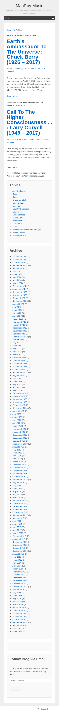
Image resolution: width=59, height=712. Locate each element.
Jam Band (17, 224)
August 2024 (18, 268)
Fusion (19, 173)
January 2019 (18, 467)
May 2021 (16, 384)
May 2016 (16, 563)
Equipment (17, 212)
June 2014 (17, 631)
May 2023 (16, 313)
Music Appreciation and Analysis (31, 176)
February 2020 (19, 429)
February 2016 (19, 572)
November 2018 (19, 473)
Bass (14, 194)
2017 (15, 30)
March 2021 (17, 390)
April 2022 (17, 351)
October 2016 (18, 548)
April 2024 (17, 280)
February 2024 (19, 286)
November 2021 (19, 366)
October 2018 (18, 476)
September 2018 (20, 479)
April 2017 (17, 530)
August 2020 (18, 411)
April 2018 (17, 494)
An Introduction (19, 191)
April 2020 (17, 423)
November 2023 (19, 295)
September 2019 (20, 444)
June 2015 (17, 595)
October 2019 (18, 441)
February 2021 (19, 393)
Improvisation (18, 221)
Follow (15, 688)
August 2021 (18, 375)
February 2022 (19, 357)
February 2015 (19, 607)
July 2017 (16, 521)
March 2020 (17, 426)
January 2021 (18, 396)
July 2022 (16, 343)
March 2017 (17, 533)
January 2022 (18, 360)
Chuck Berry (22, 102)
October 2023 (18, 298)
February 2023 (19, 322)
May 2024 (16, 277)
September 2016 (20, 551)
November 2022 (19, 331)
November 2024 (19, 259)
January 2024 (18, 289)
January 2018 (18, 503)
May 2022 (16, 349)
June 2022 (17, 346)
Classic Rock (20, 105)
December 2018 (19, 470)
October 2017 (18, 512)
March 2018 (17, 497)
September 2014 (20, 622)
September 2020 (20, 408)
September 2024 (20, 265)
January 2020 (18, 432)
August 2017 (18, 518)
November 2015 (19, 581)
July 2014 (16, 628)
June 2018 (17, 488)
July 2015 (16, 592)
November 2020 (19, 402)
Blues (14, 197)
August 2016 (18, 554)
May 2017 (16, 527)
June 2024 (17, 274)
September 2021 (20, 372)
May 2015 (16, 598)
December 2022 (19, 328)
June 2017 (17, 524)
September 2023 (20, 301)
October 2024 (18, 262)
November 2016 (19, 545)
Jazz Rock (33, 173)
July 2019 (16, 450)
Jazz (16, 176)
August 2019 (18, 447)
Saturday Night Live (35, 102)
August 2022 (18, 340)
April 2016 (17, 566)
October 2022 (18, 334)
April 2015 (17, 601)
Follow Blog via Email (27, 659)
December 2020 (19, 399)
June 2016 (17, 560)
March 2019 (17, 462)
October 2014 (18, 619)
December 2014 (19, 613)
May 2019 (16, 456)
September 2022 (20, 337)
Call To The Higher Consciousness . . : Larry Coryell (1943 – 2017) (29, 122)
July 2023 (16, 307)
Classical (16, 206)
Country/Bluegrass (20, 209)
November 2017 (19, 509)
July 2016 (16, 557)
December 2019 (19, 435)
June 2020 (17, 417)
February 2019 (19, 465)
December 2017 (19, 506)
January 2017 (18, 539)
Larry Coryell (43, 173)
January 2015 (18, 610)
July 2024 (16, 271)
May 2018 (16, 491)
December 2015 (19, 578)
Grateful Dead (18, 215)
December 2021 (19, 363)
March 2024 (17, 283)
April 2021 (17, 387)
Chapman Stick (19, 200)
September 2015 (20, 586)
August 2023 (18, 304)
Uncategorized (19, 235)
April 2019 (17, 459)
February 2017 (19, 536)
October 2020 (18, 405)
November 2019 (19, 438)
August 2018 (18, 482)
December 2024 (19, 256)
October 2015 (18, 584)
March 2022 (17, 354)
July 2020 (16, 414)
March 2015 (17, 604)
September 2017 (20, 515)
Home (9, 30)
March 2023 (17, 319)
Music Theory (18, 232)
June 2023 (17, 310)
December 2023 (19, 292)
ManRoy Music (29, 5)
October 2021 (18, 369)
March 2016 (17, 569)
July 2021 (16, 378)
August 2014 (18, 625)
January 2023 (18, 325)
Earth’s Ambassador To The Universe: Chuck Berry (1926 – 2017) (27, 51)
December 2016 (19, 542)
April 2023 (17, 316)
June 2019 (17, 453)
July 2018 (16, 485)
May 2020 (16, 420)
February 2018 (19, 500)
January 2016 (18, 575)
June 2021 (17, 381)
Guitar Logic (17, 218)
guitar (25, 173)
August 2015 (18, 589)
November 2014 (19, 616)
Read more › (12, 96)
